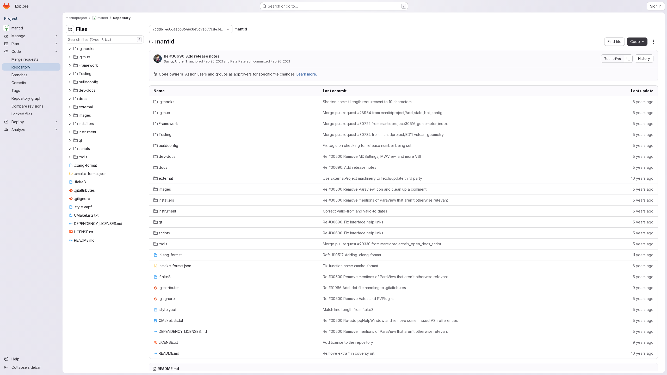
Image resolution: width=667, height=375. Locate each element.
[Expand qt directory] (70, 140)
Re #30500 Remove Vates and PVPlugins (358, 298)
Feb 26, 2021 (280, 61)
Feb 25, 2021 (213, 61)
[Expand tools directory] (70, 157)
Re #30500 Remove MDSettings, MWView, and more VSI (372, 156)
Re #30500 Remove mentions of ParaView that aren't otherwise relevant (385, 200)
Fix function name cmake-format (350, 266)
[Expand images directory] (70, 115)
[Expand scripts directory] (70, 149)
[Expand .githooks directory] (70, 49)
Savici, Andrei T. (176, 61)
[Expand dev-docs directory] (70, 90)
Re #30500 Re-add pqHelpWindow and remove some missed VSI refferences (390, 320)
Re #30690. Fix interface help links (353, 222)
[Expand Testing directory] (70, 74)
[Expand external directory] (70, 107)
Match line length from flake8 (348, 309)
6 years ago (643, 101)
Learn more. (307, 74)
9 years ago (643, 287)
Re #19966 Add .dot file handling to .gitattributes (364, 287)
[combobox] (105, 39)
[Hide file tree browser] (70, 29)
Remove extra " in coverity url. (349, 353)
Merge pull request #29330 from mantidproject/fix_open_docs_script (382, 244)
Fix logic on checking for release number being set (367, 145)
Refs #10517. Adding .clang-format (352, 255)
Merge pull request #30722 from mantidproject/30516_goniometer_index (385, 123)
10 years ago (642, 178)
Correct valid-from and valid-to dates (355, 211)
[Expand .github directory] (70, 57)
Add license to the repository (348, 342)
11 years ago (642, 255)
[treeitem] (105, 49)
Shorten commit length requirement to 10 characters (367, 101)
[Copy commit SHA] (628, 58)
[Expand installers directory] (70, 124)
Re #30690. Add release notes (191, 56)
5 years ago (643, 112)
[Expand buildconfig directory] (70, 82)
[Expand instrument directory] (70, 132)
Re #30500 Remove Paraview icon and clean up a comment (375, 189)
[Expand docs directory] (70, 99)
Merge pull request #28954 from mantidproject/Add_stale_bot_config (382, 112)
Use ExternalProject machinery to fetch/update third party (372, 178)
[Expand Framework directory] (70, 65)
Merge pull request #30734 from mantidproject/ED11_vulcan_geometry (383, 134)
